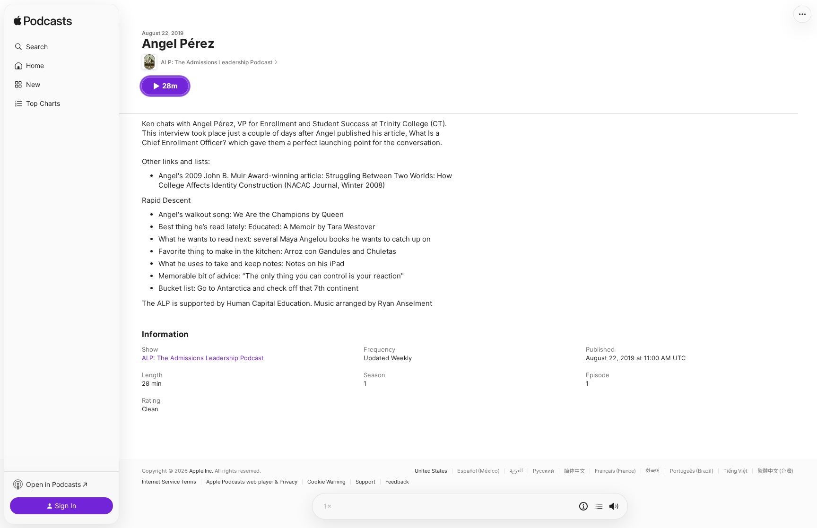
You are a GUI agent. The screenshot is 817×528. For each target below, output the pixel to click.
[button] (61, 47)
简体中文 (574, 471)
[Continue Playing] (599, 506)
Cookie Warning (326, 482)
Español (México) (478, 471)
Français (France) (615, 471)
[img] (43, 21)
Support (365, 482)
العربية (516, 471)
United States (431, 471)
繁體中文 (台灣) (775, 471)
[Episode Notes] (583, 506)
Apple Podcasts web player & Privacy (251, 482)
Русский (543, 471)
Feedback (397, 482)
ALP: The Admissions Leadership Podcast (203, 358)
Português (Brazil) (691, 471)
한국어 (653, 471)
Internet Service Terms (169, 482)
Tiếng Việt (735, 471)
